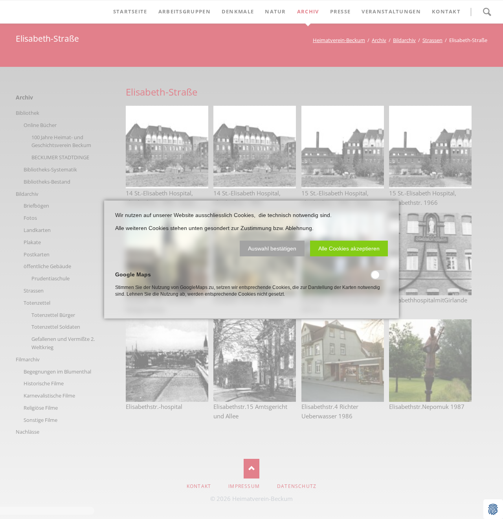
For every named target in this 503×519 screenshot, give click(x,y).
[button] (272, 248)
